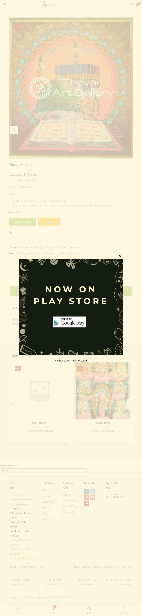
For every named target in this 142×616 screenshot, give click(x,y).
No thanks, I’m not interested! (71, 360)
